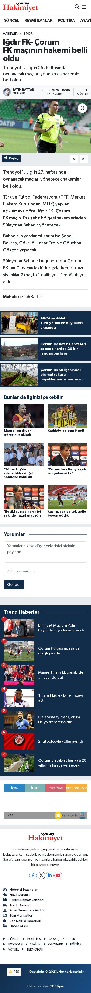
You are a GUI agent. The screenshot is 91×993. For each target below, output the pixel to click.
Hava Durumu (20, 895)
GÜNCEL (11, 20)
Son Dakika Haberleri (25, 921)
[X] (41, 875)
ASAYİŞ (54, 939)
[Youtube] (58, 875)
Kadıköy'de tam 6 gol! (66, 430)
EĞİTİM (75, 944)
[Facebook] (33, 875)
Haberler (10, 33)
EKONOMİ (15, 944)
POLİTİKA (66, 20)
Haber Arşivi (19, 926)
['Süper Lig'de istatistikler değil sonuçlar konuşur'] (24, 454)
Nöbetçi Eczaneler (24, 889)
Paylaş (14, 158)
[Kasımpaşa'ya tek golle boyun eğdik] (67, 497)
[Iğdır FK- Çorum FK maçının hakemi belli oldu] (45, 126)
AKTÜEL (13, 949)
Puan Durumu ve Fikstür (27, 910)
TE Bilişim (57, 986)
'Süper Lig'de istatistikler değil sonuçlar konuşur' (19, 473)
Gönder (14, 585)
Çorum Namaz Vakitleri (27, 900)
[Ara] (77, 7)
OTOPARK (55, 944)
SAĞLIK (35, 944)
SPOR (28, 33)
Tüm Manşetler (21, 915)
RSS (16, 971)
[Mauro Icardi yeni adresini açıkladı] (24, 416)
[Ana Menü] (84, 7)
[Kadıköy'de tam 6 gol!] (67, 416)
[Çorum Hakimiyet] (20, 7)
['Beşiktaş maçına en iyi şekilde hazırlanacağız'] (24, 497)
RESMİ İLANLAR (38, 20)
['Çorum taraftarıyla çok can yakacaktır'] (67, 454)
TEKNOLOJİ (34, 949)
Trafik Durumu (20, 905)
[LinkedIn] (50, 875)
